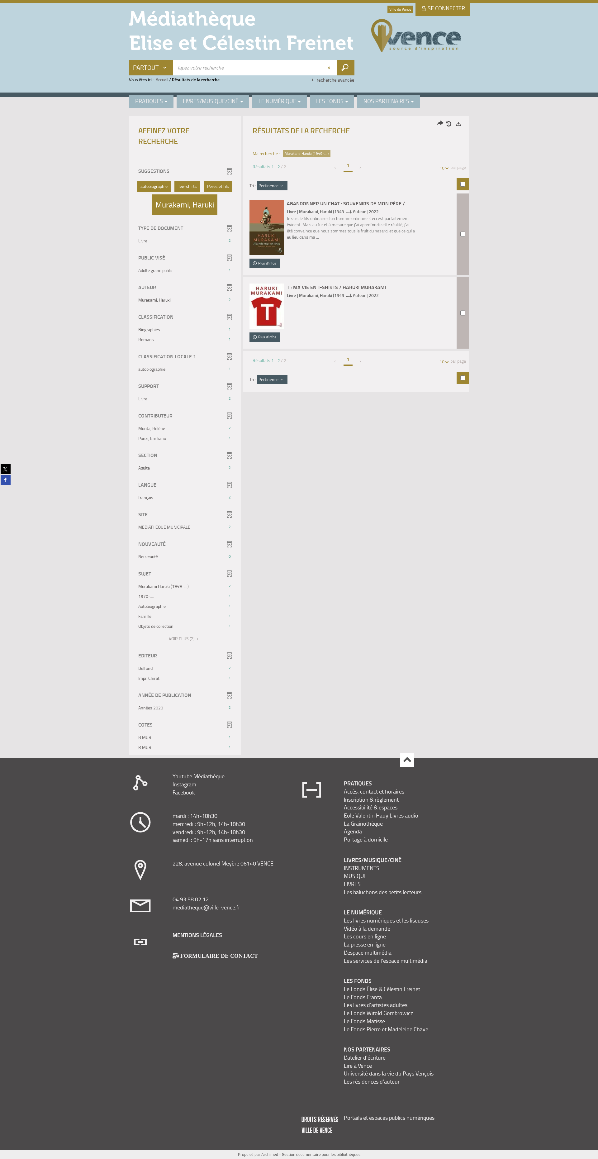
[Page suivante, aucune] (360, 167)
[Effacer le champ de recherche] (329, 67)
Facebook (184, 792)
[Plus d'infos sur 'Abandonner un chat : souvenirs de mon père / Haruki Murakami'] (266, 227)
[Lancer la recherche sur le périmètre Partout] (345, 67)
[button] (154, 186)
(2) (182, 639)
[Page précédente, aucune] (335, 167)
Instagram (184, 784)
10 (441, 168)
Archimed (269, 1154)
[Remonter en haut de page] (407, 760)
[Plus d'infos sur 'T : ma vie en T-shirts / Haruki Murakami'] (266, 306)
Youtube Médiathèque (199, 776)
